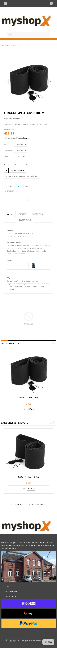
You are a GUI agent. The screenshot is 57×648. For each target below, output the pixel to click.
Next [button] (53, 343)
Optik (6, 156)
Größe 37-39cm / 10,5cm (28, 477)
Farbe (6, 144)
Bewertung (37, 214)
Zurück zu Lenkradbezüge (30, 504)
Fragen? (22, 214)
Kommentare (25, 220)
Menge (6, 165)
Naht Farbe (8, 150)
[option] (28, 81)
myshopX (16, 118)
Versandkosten (23, 138)
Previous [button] (51, 343)
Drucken (10, 191)
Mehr (9, 214)
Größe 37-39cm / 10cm (28, 398)
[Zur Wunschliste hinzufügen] (24, 409)
